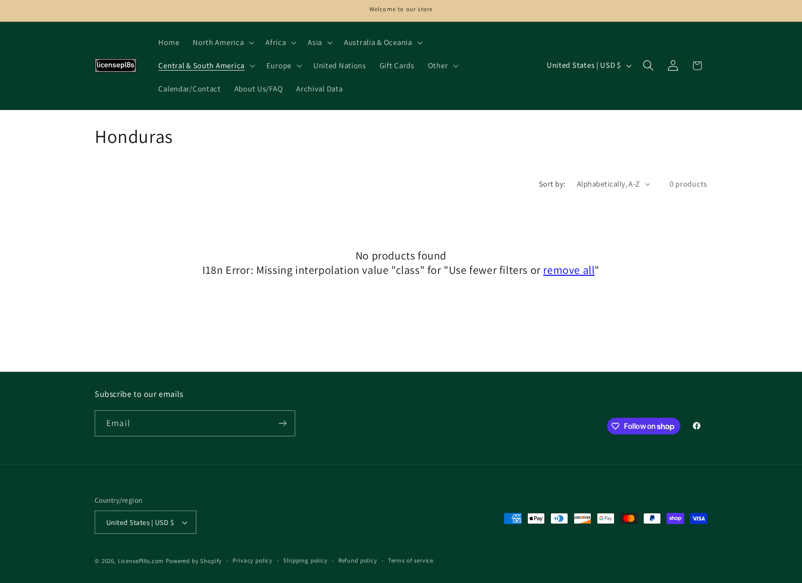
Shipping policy (305, 560)
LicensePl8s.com (141, 561)
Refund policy (357, 560)
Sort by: (552, 184)
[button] (222, 42)
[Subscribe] (282, 423)
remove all (569, 269)
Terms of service (410, 560)
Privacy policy (252, 560)
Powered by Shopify (194, 561)
